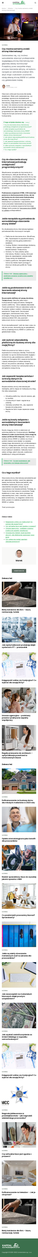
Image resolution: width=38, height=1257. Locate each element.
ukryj (27, 122)
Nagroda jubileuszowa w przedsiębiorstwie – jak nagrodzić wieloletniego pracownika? (17, 1115)
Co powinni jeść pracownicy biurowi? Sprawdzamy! (18, 916)
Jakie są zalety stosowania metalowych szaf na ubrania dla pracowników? (16, 955)
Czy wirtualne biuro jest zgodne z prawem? (21, 526)
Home (4, 8)
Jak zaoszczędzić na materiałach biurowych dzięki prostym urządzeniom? (17, 996)
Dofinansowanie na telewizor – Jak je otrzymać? (18, 1193)
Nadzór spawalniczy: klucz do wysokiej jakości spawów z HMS (19, 878)
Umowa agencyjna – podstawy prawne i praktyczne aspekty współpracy (16, 717)
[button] (3, 3)
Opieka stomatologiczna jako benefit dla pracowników (19, 839)
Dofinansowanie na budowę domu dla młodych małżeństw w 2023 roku (18, 801)
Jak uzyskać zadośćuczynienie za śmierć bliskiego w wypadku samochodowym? (17, 1036)
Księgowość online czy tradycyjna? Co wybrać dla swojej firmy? (19, 681)
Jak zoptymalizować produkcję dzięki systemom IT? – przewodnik (18, 646)
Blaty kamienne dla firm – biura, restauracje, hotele (16, 610)
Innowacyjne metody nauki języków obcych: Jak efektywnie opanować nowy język (20, 535)
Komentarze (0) (19, 571)
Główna (10, 8)
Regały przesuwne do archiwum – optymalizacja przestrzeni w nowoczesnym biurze (17, 755)
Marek (8, 86)
